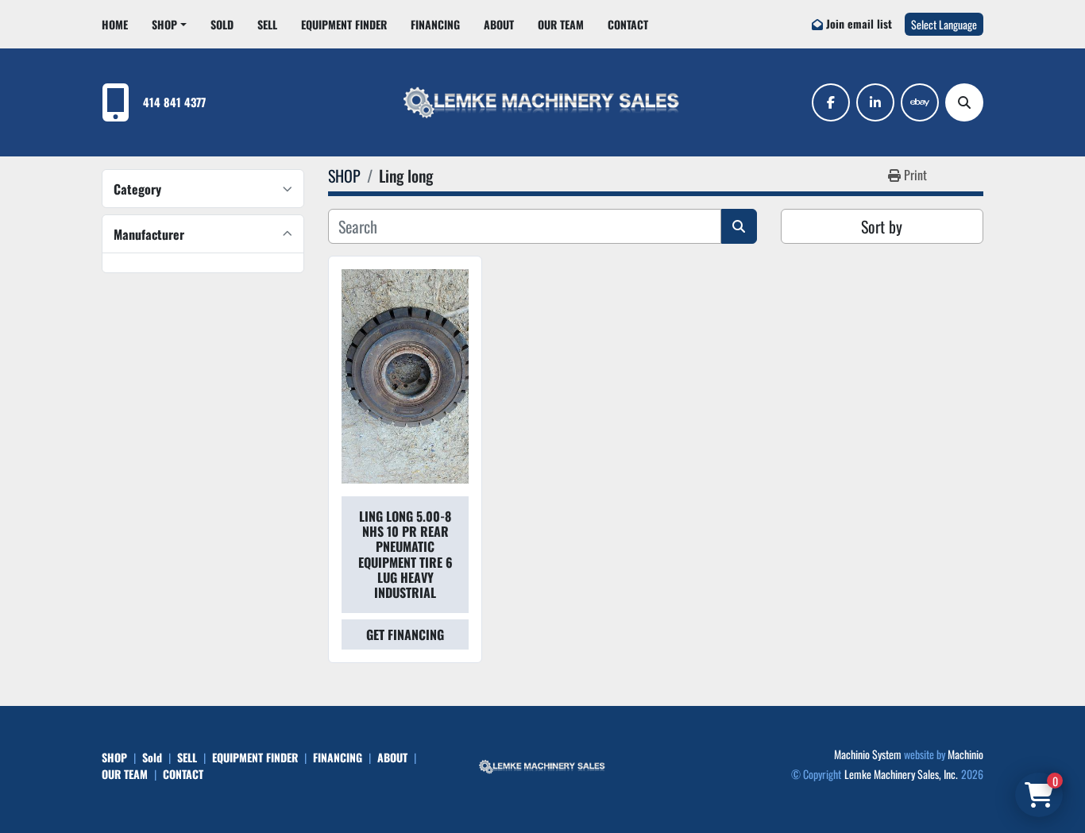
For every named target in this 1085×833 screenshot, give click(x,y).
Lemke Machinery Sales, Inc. (901, 774)
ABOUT (499, 24)
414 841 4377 (174, 102)
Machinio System (868, 754)
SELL (267, 24)
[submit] (739, 226)
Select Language (944, 24)
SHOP (164, 24)
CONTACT (628, 24)
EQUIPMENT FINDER (344, 24)
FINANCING (435, 24)
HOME (115, 24)
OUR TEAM (561, 24)
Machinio (965, 754)
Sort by (881, 226)
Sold (222, 24)
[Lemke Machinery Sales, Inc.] (542, 765)
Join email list (859, 23)
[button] (169, 24)
